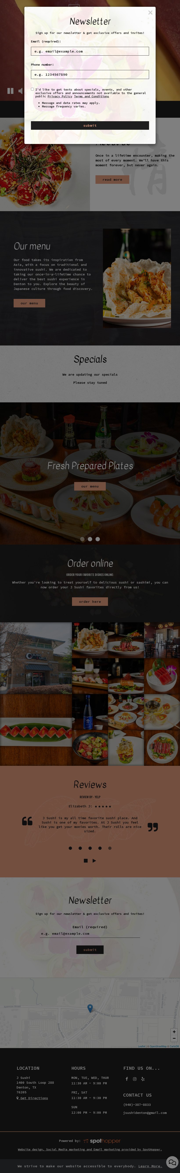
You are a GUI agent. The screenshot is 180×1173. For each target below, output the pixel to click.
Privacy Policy (60, 96)
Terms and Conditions (91, 96)
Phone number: (42, 65)
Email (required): (46, 41)
